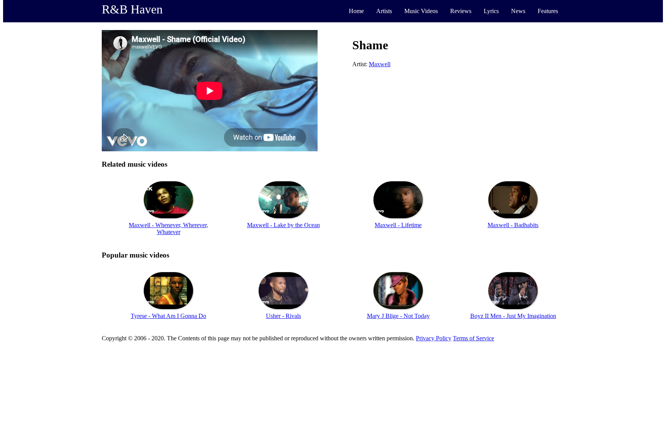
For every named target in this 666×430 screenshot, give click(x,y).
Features (548, 11)
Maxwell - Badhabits (513, 225)
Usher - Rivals (283, 316)
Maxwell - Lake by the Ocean (283, 225)
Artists (384, 11)
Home (356, 11)
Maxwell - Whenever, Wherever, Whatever (168, 228)
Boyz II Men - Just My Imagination (513, 316)
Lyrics (491, 11)
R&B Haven (132, 9)
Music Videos (421, 11)
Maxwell (379, 64)
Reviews (460, 11)
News (518, 11)
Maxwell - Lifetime (398, 225)
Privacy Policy (433, 338)
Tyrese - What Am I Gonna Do (168, 316)
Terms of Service (473, 338)
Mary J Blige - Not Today (398, 316)
